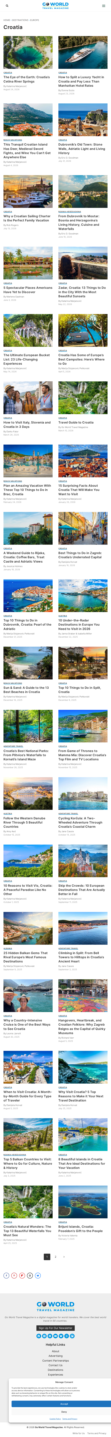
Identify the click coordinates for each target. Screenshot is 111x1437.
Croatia (7, 73)
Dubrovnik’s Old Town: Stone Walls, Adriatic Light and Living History (81, 149)
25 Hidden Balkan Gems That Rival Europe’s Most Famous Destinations (25, 957)
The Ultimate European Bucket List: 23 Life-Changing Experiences (26, 359)
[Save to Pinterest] (14, 1275)
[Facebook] (38, 1336)
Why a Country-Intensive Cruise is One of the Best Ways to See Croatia (27, 1025)
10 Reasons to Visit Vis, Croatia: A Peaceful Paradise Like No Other (27, 890)
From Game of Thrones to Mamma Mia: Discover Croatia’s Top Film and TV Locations (82, 755)
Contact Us (55, 1365)
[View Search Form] (7, 6)
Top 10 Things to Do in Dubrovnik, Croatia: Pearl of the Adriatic (27, 625)
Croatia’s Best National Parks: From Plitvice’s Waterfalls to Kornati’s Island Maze (26, 755)
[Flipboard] (72, 1336)
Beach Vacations (12, 140)
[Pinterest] (50, 1336)
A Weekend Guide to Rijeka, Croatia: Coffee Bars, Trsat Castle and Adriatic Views (24, 557)
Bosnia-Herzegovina (69, 212)
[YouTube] (55, 1336)
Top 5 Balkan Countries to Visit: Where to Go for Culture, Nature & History (27, 1163)
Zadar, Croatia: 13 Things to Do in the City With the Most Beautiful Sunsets (82, 292)
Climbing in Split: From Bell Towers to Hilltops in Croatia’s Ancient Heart (81, 957)
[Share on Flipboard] (22, 1275)
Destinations (20, 20)
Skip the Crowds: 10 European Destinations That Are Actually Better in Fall (81, 890)
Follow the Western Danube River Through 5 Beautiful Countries (24, 822)
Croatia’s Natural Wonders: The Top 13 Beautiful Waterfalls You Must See (27, 1231)
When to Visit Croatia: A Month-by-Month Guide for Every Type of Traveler (27, 1096)
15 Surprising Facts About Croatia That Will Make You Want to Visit (79, 490)
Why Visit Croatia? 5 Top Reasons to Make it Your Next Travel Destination (80, 1096)
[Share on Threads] (30, 1275)
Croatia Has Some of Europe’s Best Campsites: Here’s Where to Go (81, 359)
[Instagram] (44, 1336)
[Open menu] (104, 5)
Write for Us (79, 1433)
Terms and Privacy (69, 1419)
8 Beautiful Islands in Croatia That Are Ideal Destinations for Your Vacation (81, 1163)
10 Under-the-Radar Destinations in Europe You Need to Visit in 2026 (79, 625)
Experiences (55, 1374)
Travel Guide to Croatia (76, 422)
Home (6, 20)
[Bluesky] (61, 1336)
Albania (7, 948)
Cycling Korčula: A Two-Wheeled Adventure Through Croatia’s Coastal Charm (80, 822)
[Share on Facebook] (6, 1275)
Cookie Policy (55, 1419)
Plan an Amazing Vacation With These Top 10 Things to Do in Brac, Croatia (27, 490)
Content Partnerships (55, 1360)
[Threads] (66, 1336)
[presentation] (28, 52)
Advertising (56, 1355)
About (55, 1351)
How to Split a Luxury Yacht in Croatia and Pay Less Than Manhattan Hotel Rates (81, 81)
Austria (62, 616)
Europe (34, 20)
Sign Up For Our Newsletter (55, 1328)
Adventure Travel (13, 746)
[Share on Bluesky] (38, 1275)
